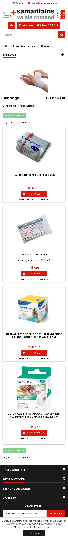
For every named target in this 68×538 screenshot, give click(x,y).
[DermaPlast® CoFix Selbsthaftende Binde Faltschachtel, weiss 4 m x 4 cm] (34, 309)
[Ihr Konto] (11, 25)
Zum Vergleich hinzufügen (35, 199)
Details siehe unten (41, 527)
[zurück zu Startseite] (6, 46)
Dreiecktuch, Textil (34, 254)
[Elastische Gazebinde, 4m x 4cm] (34, 150)
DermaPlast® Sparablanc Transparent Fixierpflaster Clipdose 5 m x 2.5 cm (34, 415)
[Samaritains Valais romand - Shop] (34, 14)
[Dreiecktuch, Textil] (34, 229)
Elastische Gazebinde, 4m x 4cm (34, 175)
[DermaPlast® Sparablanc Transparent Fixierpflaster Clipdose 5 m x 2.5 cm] (34, 388)
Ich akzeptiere (34, 533)
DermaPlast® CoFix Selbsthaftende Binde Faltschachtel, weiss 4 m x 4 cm (34, 335)
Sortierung (9, 106)
